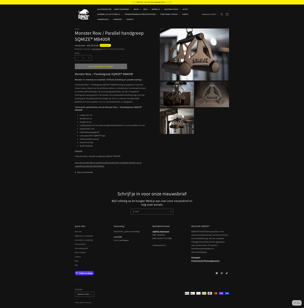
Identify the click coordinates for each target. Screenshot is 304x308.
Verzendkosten (97, 49)
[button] (122, 9)
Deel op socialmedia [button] (85, 172)
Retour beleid (80, 252)
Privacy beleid (80, 244)
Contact (78, 257)
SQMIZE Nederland (85, 302)
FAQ (76, 265)
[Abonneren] (170, 211)
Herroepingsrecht (81, 248)
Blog (76, 261)
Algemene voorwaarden (84, 236)
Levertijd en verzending (84, 240)
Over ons (78, 231)
